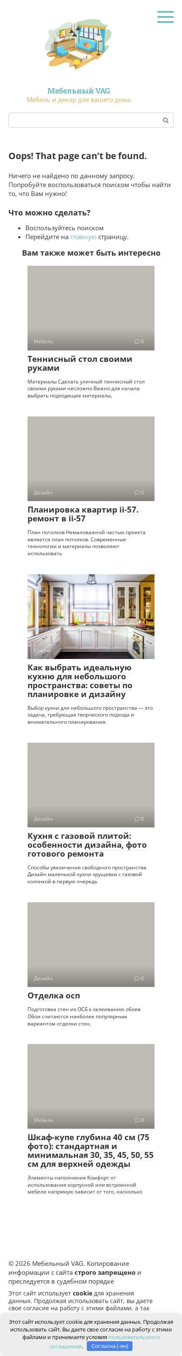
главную (83, 236)
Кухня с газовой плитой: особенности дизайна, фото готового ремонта (87, 844)
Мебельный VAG (78, 90)
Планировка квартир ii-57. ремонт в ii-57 (83, 514)
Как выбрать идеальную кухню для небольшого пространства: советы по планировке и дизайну (80, 681)
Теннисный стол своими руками (80, 363)
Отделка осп (54, 995)
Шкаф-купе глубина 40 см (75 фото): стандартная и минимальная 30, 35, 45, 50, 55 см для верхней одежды (91, 1150)
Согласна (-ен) (109, 1346)
